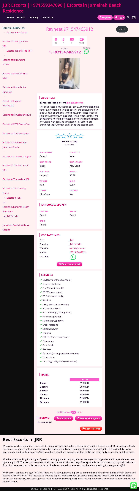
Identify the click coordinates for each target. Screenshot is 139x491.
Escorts (21, 17)
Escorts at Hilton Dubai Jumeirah (14, 89)
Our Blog (33, 17)
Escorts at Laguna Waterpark (12, 103)
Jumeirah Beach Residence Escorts (16, 227)
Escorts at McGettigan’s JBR (17, 114)
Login (121, 17)
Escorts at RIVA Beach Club (16, 124)
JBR (68, 102)
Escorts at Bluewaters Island (14, 62)
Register (106, 17)
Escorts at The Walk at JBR (16, 179)
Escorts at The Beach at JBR (17, 156)
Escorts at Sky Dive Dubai (16, 133)
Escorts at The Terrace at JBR (16, 168)
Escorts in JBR (13, 197)
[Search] (128, 17)
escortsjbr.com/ (77, 248)
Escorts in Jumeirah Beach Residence (16, 209)
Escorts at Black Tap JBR (19, 50)
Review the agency (90, 418)
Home (10, 17)
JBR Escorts (77, 102)
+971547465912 (67, 52)
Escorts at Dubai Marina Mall (15, 76)
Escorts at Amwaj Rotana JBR (15, 44)
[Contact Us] (133, 17)
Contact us (47, 17)
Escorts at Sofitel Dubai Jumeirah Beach (14, 145)
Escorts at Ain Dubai (17, 32)
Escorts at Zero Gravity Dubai (14, 191)
